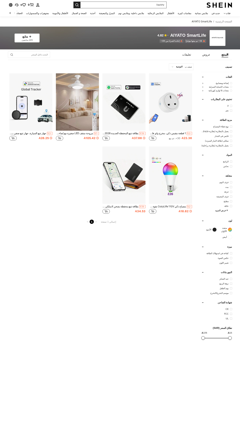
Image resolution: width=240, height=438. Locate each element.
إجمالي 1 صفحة (108, 221)
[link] (31, 5)
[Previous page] (96, 222)
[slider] (230, 338)
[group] (216, 83)
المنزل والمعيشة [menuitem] (107, 13)
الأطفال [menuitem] (170, 13)
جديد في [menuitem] (216, 13)
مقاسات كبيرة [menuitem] (184, 13)
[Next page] (87, 222)
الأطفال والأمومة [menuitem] (60, 13)
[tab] (225, 54)
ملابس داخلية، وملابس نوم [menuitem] (131, 13)
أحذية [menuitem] (92, 13)
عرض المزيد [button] (220, 210)
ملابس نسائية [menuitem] (201, 13)
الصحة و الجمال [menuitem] (79, 13)
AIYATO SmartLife (188, 35)
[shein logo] (219, 5)
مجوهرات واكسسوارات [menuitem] (37, 13)
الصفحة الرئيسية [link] (223, 21)
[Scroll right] (10, 13)
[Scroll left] (14, 13)
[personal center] (38, 5)
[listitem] (194, 41)
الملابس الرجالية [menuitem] (156, 13)
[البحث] (76, 5)
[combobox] (181, 67)
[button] (17, 5)
